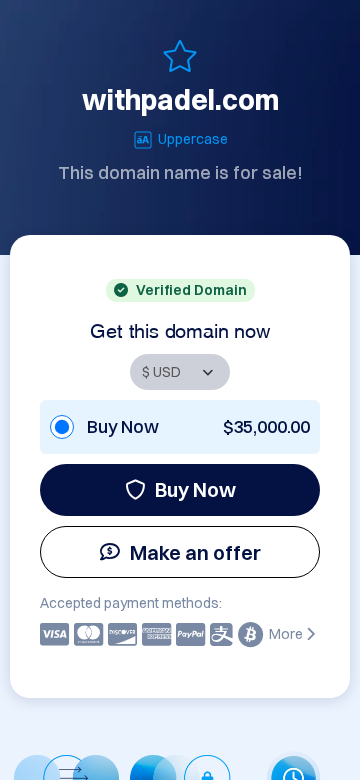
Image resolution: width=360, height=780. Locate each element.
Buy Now (195, 489)
